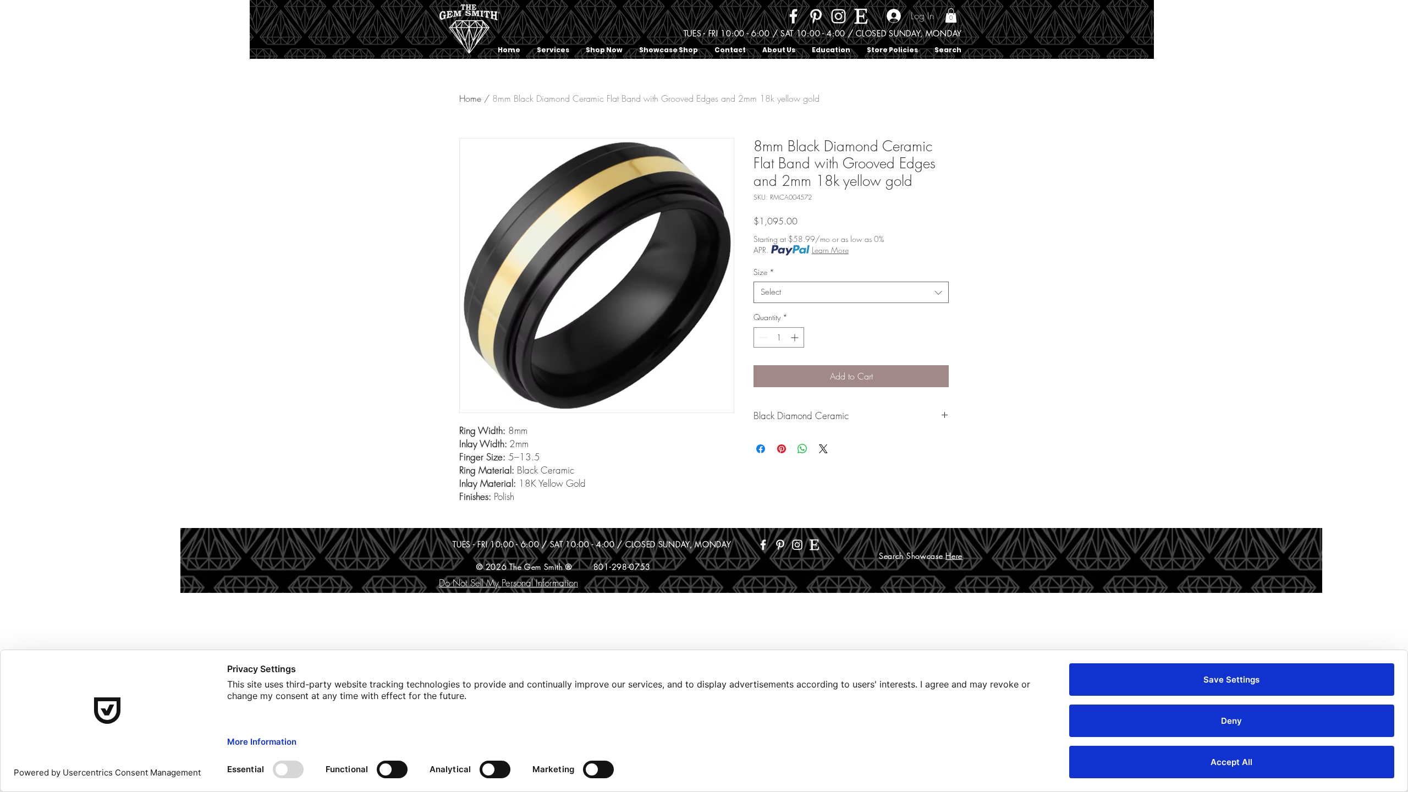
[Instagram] (838, 16)
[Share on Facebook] (760, 448)
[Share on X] (823, 448)
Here (954, 556)
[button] (951, 15)
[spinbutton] (779, 337)
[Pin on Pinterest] (781, 448)
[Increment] (795, 337)
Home (470, 98)
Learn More (830, 250)
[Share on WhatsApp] (802, 448)
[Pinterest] (816, 16)
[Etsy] (861, 16)
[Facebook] (793, 16)
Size (764, 272)
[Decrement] (762, 337)
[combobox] (851, 292)
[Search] (962, 29)
